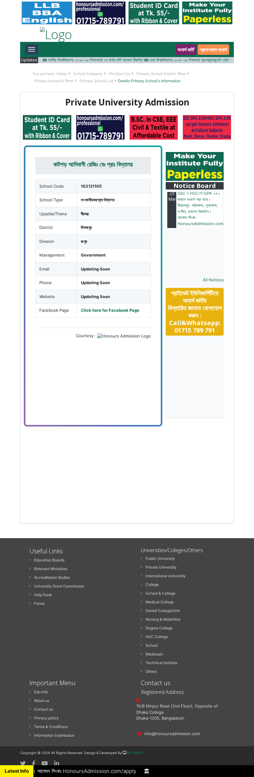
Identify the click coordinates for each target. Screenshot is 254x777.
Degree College (159, 628)
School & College (160, 593)
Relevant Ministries (50, 568)
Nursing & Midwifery (163, 619)
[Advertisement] (210, 377)
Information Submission (54, 735)
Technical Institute (161, 662)
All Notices (213, 279)
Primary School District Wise (161, 73)
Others (151, 671)
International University (166, 576)
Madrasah (154, 654)
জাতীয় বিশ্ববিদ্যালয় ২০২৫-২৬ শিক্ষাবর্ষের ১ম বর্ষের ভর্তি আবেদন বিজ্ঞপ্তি (87, 59)
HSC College (157, 636)
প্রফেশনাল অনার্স (213, 49)
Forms (39, 603)
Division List (119, 73)
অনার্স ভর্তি (185, 49)
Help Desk (43, 594)
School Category (88, 73)
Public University (160, 558)
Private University (161, 567)
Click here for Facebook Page (110, 310)
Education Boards (49, 560)
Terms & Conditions (51, 726)
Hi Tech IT (135, 753)
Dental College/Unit (163, 610)
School (152, 645)
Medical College (160, 602)
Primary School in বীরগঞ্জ (53, 80)
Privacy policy (46, 718)
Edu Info (41, 692)
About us (41, 700)
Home (62, 73)
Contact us (43, 709)
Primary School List (96, 80)
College (152, 584)
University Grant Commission (59, 586)
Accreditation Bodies (52, 577)
